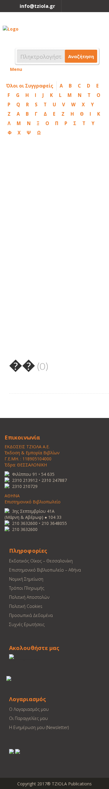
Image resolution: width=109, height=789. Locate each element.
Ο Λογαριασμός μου (29, 709)
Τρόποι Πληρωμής (26, 588)
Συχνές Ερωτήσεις (27, 624)
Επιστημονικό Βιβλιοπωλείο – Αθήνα (45, 570)
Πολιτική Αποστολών (29, 597)
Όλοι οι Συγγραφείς (29, 86)
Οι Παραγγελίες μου (28, 718)
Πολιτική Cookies (25, 606)
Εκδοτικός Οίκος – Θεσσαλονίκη (41, 561)
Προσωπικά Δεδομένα (31, 615)
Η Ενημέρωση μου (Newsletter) (39, 727)
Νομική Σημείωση (26, 579)
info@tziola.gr (37, 6)
